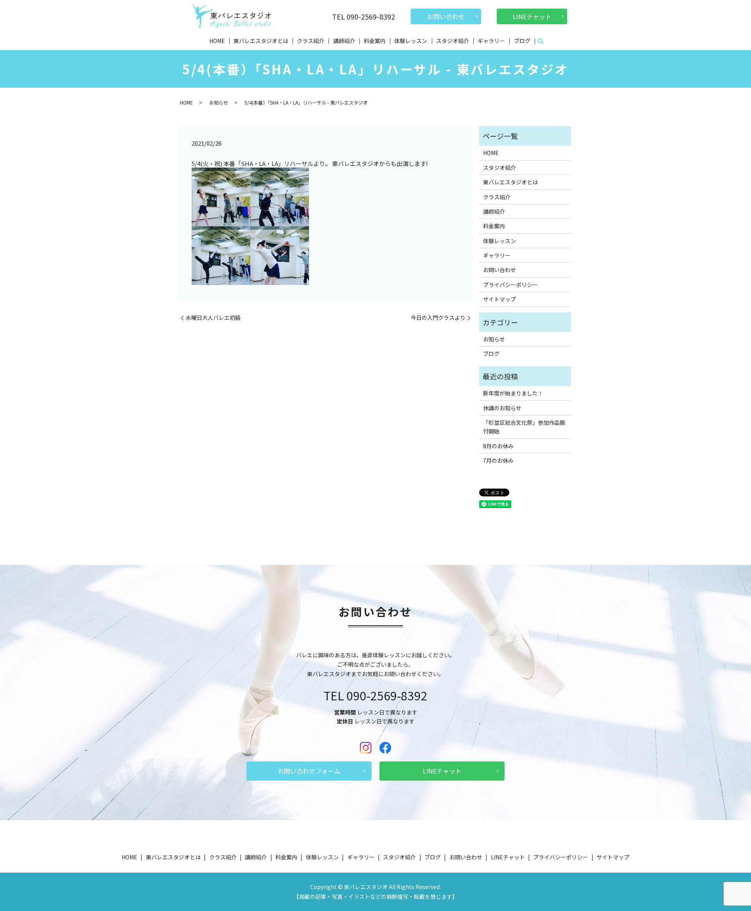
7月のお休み (498, 460)
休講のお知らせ (502, 408)
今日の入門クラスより (438, 317)
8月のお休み (498, 446)
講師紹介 (344, 41)
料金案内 (375, 41)
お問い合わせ (446, 16)
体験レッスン (410, 41)
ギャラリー (491, 41)
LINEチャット (532, 16)
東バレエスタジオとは (261, 41)
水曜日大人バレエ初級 (213, 317)
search (540, 41)
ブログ (522, 41)
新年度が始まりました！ (513, 393)
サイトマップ (499, 299)
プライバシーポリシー (510, 285)
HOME (217, 41)
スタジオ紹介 (452, 41)
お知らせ (218, 102)
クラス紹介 (310, 41)
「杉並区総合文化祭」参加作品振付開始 (524, 427)
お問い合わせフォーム (309, 771)
